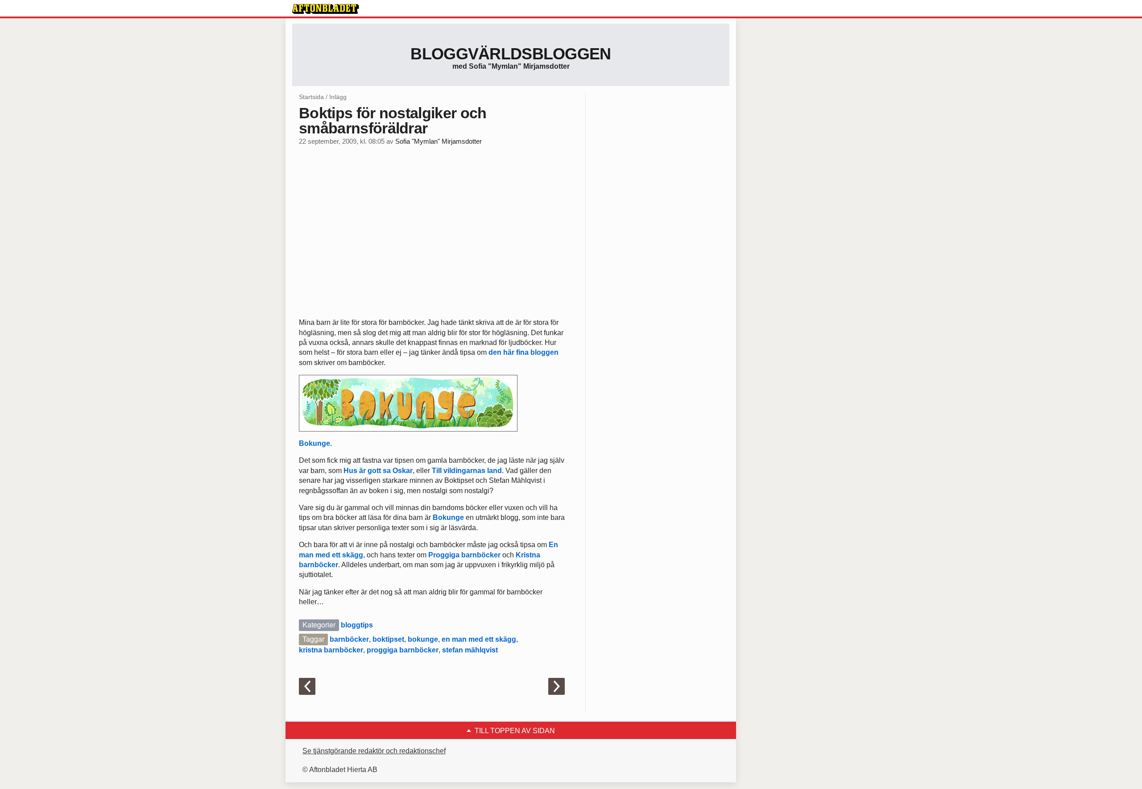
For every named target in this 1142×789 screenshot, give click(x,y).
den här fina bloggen (523, 352)
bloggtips (357, 625)
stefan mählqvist (470, 650)
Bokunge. (315, 443)
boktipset (388, 639)
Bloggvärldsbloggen (510, 54)
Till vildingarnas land (466, 470)
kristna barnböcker (331, 650)
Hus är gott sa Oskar (378, 470)
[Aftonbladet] (325, 9)
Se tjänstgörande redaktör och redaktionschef (374, 751)
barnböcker (481, 555)
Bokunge (448, 517)
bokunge (423, 639)
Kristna (528, 555)
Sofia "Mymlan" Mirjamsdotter (438, 141)
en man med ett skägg (479, 639)
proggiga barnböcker (403, 650)
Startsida (311, 96)
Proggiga (443, 555)
